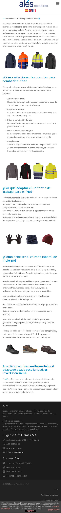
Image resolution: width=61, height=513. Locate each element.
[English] (30, 10)
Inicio (56, 489)
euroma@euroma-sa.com (17, 476)
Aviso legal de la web (50, 500)
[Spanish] (27, 10)
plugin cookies (54, 510)
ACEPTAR (30, 511)
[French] (34, 10)
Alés (7, 379)
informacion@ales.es (15, 452)
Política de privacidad (49, 495)
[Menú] (57, 3)
